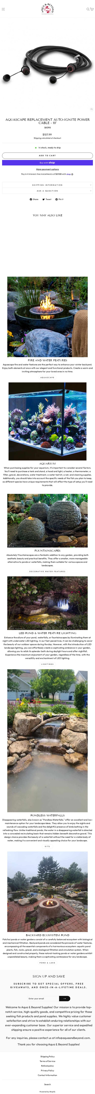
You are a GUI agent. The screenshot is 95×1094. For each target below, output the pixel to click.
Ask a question (47, 191)
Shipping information (47, 185)
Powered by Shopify (47, 1092)
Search (47, 1084)
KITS (47, 846)
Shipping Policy (47, 1056)
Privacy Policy (47, 1070)
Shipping (37, 138)
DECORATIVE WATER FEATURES (47, 571)
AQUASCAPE (47, 377)
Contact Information (47, 1075)
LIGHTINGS (47, 664)
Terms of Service (47, 1061)
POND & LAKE (47, 963)
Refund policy (47, 1066)
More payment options (47, 169)
